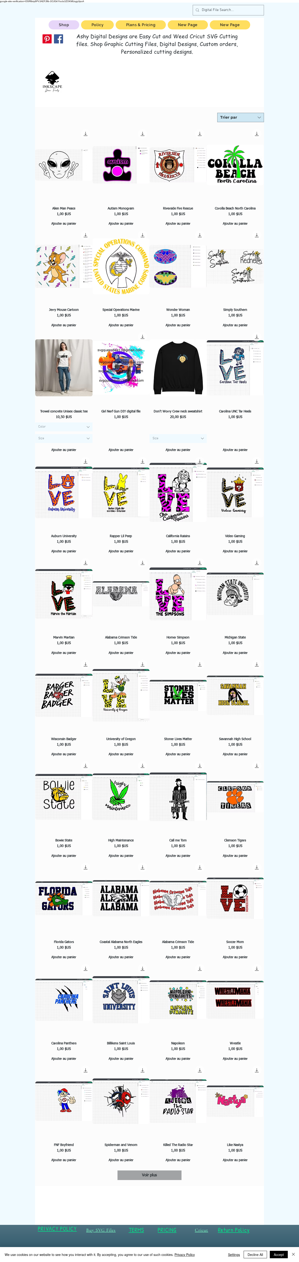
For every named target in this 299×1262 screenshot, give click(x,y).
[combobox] (240, 117)
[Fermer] (293, 1254)
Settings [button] (234, 1254)
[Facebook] (58, 38)
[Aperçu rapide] (64, 165)
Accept (279, 1254)
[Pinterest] (47, 38)
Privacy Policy (184, 1254)
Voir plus (149, 1175)
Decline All (255, 1254)
